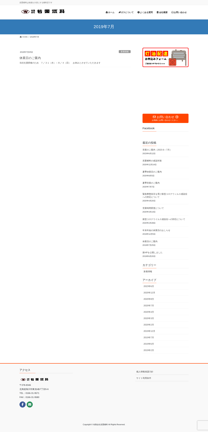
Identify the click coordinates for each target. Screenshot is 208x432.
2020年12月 (149, 292)
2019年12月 (149, 331)
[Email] (30, 404)
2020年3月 (149, 318)
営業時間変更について (153, 208)
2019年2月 (149, 350)
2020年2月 (149, 324)
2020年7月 (149, 305)
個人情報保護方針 (144, 371)
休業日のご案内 (30, 58)
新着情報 (125, 51)
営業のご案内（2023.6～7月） (157, 150)
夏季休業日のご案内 (152, 172)
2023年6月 (149, 286)
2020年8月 (149, 299)
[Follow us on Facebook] (22, 404)
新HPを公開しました (152, 252)
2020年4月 (149, 312)
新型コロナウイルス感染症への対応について (164, 219)
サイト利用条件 (143, 378)
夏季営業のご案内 (151, 183)
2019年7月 (149, 337)
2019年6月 (149, 344)
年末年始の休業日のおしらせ (156, 230)
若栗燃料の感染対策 (152, 160)
